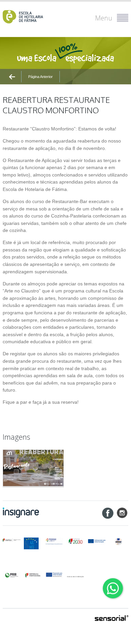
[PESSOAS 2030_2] (76, 541)
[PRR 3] (54, 574)
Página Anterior (40, 77)
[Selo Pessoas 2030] (118, 541)
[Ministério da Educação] (12, 540)
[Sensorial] (111, 618)
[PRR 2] (33, 574)
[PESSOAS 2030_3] (97, 541)
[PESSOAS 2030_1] (54, 541)
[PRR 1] (12, 574)
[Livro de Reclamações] (76, 574)
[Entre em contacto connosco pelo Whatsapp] (113, 588)
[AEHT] (33, 543)
